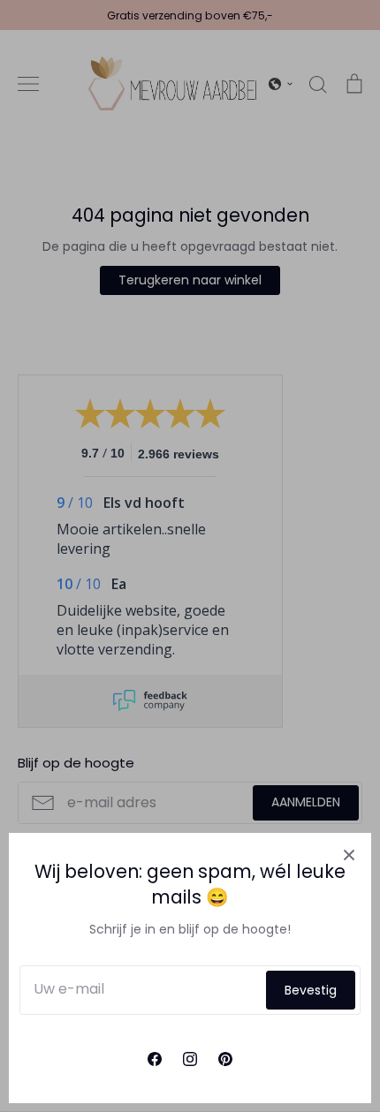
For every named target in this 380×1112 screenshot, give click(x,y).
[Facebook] (154, 1059)
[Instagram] (190, 1059)
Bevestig (311, 990)
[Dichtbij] (349, 855)
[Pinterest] (225, 1059)
